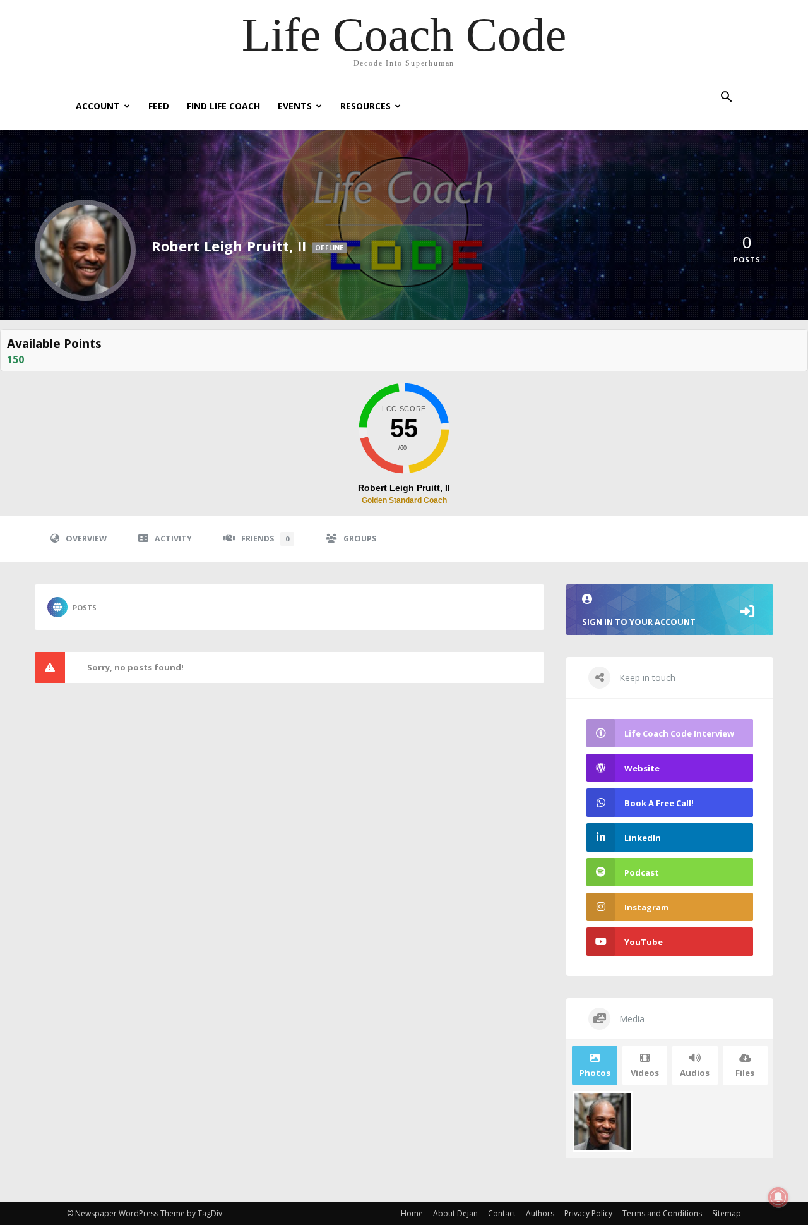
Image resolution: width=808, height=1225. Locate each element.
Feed (158, 106)
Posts (85, 607)
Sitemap (726, 1213)
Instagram (646, 907)
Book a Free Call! (659, 803)
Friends (265, 538)
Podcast (641, 872)
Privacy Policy (588, 1213)
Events (295, 106)
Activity (173, 538)
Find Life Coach (223, 106)
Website (642, 768)
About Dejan (455, 1213)
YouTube (643, 942)
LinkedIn (642, 837)
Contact (502, 1213)
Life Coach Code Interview (679, 733)
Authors (540, 1213)
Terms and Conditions (662, 1213)
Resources (365, 106)
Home (412, 1213)
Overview (86, 538)
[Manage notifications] (778, 1197)
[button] (726, 98)
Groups (359, 538)
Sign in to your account (639, 621)
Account (98, 106)
